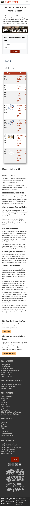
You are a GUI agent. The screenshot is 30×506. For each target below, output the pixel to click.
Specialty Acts (5, 406)
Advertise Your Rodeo (8, 452)
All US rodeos (6, 331)
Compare (4, 426)
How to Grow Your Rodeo (9, 446)
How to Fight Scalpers (8, 450)
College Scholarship (7, 376)
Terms (13, 499)
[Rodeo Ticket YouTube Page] (20, 464)
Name (18, 73)
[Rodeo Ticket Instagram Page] (9, 464)
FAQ (2, 430)
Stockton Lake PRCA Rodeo (20, 139)
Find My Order (5, 365)
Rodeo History (5, 374)
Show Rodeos (15, 51)
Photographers (5, 410)
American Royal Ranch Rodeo (20, 154)
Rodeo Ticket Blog (6, 453)
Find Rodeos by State (7, 369)
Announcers (4, 404)
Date (5, 73)
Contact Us (4, 432)
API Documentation (8, 501)
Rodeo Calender (6, 367)
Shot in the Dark (19, 77)
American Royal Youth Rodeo (20, 109)
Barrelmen (4, 402)
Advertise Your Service (8, 386)
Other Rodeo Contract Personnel (11, 412)
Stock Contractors (6, 397)
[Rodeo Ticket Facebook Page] (13, 464)
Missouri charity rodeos (9, 353)
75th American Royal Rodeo (20, 124)
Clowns (3, 400)
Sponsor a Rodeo (6, 388)
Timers (3, 408)
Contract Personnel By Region (10, 414)
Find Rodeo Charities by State (10, 370)
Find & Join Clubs (6, 372)
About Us (4, 422)
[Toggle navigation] (27, 2)
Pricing (3, 428)
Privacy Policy (5, 499)
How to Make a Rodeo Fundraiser (11, 448)
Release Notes (6, 503)
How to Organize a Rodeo (9, 444)
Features (3, 424)
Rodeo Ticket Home (7, 436)
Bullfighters (4, 399)
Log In (15, 459)
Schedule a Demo (6, 434)
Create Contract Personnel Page (11, 385)
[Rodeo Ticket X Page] (16, 464)
